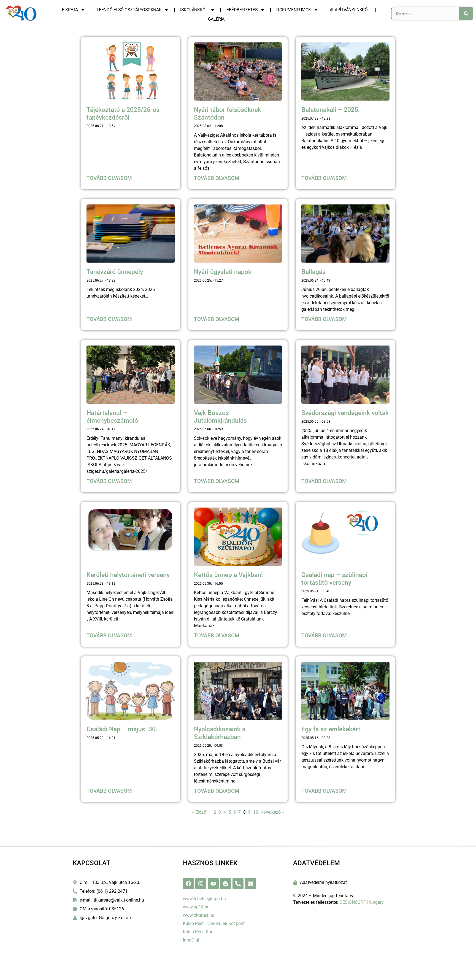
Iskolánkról (194, 9)
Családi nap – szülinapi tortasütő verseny (334, 578)
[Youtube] (213, 883)
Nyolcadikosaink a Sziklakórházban (219, 733)
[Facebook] (188, 883)
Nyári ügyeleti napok (222, 272)
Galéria (216, 19)
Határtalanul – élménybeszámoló (112, 416)
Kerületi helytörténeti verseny (128, 575)
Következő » (272, 812)
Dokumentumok (293, 9)
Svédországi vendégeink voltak (345, 413)
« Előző (199, 812)
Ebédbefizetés (242, 9)
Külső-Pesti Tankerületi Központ (214, 923)
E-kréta (70, 9)
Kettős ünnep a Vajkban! (228, 575)
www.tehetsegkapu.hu (204, 898)
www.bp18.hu (196, 907)
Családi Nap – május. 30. (121, 729)
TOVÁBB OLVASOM (109, 178)
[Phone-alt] (238, 883)
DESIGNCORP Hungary (361, 902)
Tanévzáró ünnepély (114, 272)
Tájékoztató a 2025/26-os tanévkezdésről (122, 113)
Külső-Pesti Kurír (199, 931)
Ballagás (313, 272)
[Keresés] (466, 13)
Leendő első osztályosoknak (129, 9)
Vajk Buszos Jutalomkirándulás (220, 416)
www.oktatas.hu (198, 915)
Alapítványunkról (350, 9)
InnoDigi (191, 940)
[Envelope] (250, 883)
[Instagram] (200, 883)
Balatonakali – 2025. (330, 110)
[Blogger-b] (225, 883)
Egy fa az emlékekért (330, 729)
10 (255, 812)
